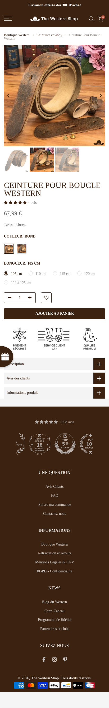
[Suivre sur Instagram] (54, 660)
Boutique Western (17, 35)
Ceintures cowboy (49, 35)
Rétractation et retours (54, 553)
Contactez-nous (54, 514)
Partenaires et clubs (54, 629)
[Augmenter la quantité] (31, 298)
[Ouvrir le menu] (15, 19)
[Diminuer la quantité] (8, 298)
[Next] (100, 95)
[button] (16, 203)
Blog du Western (54, 602)
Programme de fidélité (54, 620)
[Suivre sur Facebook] (44, 660)
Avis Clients (54, 487)
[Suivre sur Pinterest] (65, 660)
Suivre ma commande (54, 505)
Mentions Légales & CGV (54, 562)
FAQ (54, 496)
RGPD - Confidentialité (54, 571)
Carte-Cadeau (54, 611)
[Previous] (8, 95)
